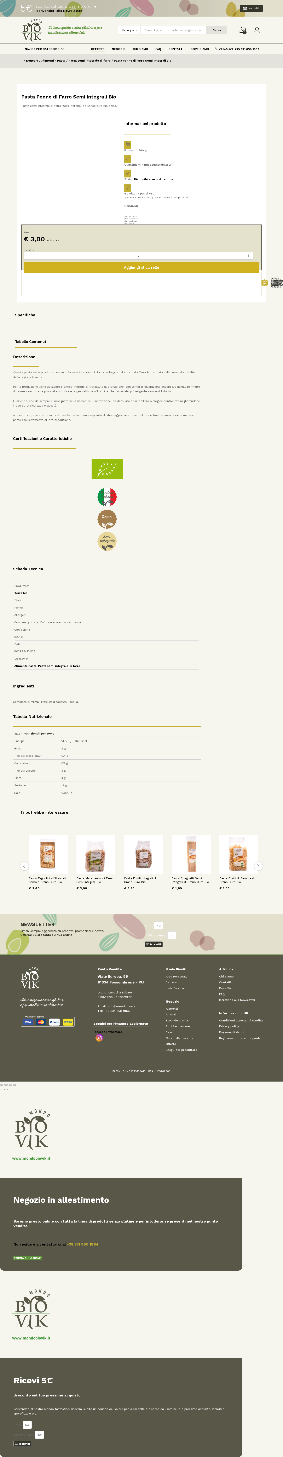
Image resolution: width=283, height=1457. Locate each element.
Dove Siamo (200, 48)
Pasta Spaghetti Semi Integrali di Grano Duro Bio (190, 880)
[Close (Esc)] (1, 1084)
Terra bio (21, 593)
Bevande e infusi (178, 1020)
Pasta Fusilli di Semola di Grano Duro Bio (237, 880)
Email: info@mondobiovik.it (118, 1006)
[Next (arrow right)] (6, 1089)
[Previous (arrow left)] (1, 1089)
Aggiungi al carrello (141, 267)
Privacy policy (229, 1026)
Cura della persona (179, 1038)
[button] (27, 1258)
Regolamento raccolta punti (239, 1038)
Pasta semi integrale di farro (59, 666)
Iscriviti (253, 8)
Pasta (32, 666)
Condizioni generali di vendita (241, 1020)
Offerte (98, 48)
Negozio (119, 48)
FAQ (158, 48)
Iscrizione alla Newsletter (237, 1000)
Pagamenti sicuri (231, 1032)
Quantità (29, 250)
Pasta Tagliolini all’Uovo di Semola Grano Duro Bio (47, 880)
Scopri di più (181, 197)
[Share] (6, 1084)
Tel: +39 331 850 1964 (114, 1011)
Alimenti (20, 666)
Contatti (175, 48)
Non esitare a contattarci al (55, 1244)
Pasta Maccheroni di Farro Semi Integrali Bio (94, 880)
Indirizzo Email (156, 935)
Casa (169, 1032)
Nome (149, 925)
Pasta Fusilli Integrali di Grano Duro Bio (140, 880)
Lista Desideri (175, 988)
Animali (171, 1014)
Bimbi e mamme (178, 1026)
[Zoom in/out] (14, 1084)
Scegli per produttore (181, 1049)
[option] (48, 865)
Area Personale (176, 976)
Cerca (217, 30)
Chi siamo (226, 976)
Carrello (171, 982)
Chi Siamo (140, 48)
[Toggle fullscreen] (10, 1084)
